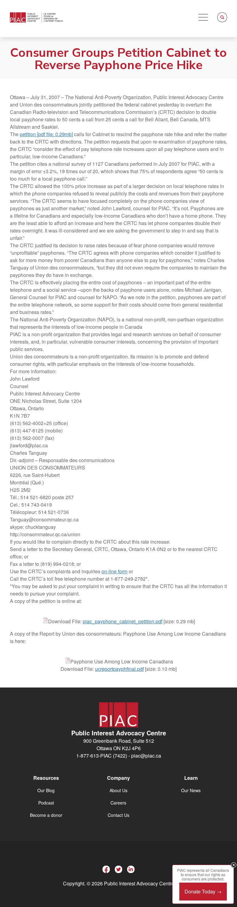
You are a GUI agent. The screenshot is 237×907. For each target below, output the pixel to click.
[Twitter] (118, 869)
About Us (118, 790)
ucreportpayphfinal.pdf (119, 668)
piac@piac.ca (146, 755)
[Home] (36, 17)
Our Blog (46, 790)
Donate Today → (203, 891)
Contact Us (118, 815)
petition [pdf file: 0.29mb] (46, 134)
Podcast (46, 803)
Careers (118, 803)
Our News (191, 790)
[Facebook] (106, 869)
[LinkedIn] (131, 869)
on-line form (114, 571)
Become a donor (46, 815)
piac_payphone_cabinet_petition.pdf (122, 621)
